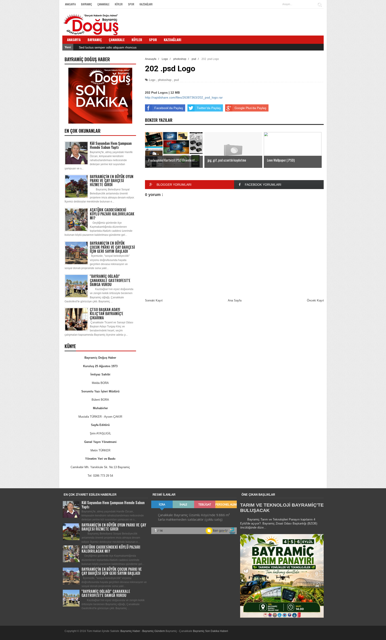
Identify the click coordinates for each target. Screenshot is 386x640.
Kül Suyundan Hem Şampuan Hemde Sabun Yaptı (111, 145)
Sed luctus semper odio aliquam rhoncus (107, 47)
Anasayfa (70, 4)
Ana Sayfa (234, 300)
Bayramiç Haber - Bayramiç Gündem (143, 631)
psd (176, 80)
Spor (131, 4)
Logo (152, 80)
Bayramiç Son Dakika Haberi (210, 631)
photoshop (164, 80)
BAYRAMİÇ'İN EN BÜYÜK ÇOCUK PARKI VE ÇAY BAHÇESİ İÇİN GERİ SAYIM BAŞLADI (112, 247)
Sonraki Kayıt (154, 300)
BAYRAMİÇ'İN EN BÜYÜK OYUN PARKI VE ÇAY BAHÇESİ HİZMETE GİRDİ (111, 180)
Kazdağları (146, 4)
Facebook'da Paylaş (168, 108)
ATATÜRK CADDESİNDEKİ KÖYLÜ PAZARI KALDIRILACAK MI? (112, 214)
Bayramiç (86, 4)
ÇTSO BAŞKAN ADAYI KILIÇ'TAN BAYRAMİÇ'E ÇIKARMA (106, 313)
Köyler (119, 4)
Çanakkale (103, 4)
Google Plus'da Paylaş (250, 108)
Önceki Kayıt (315, 300)
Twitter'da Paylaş (209, 108)
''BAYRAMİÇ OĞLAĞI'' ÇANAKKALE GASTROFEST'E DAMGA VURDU (110, 280)
